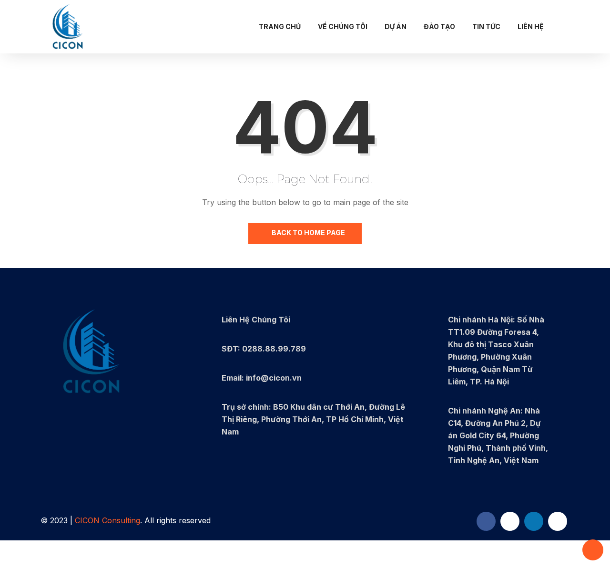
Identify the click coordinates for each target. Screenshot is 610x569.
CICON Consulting (107, 520)
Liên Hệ (531, 26)
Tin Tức (486, 26)
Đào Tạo (439, 26)
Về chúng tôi (342, 26)
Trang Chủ (280, 26)
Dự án (396, 26)
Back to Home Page (307, 232)
